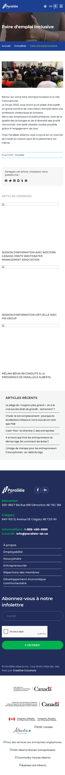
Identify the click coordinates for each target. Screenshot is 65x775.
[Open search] (40, 7)
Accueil (6, 46)
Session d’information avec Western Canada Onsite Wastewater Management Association (29, 256)
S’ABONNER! (32, 645)
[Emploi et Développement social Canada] (32, 704)
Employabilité (13, 552)
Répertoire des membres (21, 572)
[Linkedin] (45, 490)
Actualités (20, 46)
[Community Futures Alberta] (32, 757)
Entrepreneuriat (15, 565)
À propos (9, 545)
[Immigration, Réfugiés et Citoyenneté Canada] (32, 719)
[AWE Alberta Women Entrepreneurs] (32, 750)
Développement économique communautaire (24, 581)
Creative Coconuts (24, 670)
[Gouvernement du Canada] (41, 689)
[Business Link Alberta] (32, 765)
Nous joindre (12, 558)
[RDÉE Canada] (43, 727)
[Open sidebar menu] (45, 7)
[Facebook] (38, 490)
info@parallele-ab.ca (32, 534)
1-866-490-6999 (36, 529)
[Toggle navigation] (61, 6)
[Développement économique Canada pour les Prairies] (23, 689)
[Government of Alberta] (22, 730)
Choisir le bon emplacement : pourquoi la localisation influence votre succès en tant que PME (31, 420)
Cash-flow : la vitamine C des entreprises (30, 430)
